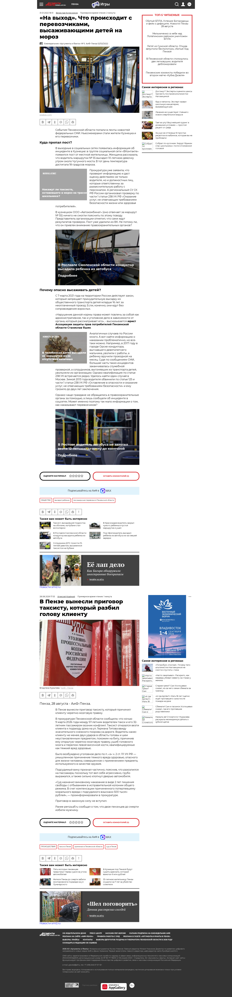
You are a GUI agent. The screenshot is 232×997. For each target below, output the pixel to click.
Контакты (87, 940)
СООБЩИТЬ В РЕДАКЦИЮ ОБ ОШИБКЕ (79, 943)
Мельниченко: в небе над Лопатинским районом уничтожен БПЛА (167, 36)
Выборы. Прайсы (70, 940)
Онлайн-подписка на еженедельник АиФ (149, 933)
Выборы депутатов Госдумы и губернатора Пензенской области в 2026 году (134, 940)
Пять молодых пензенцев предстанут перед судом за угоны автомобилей (70, 872)
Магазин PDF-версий (115, 933)
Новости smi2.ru (50, 587)
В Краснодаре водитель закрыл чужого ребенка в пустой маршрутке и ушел (118, 525)
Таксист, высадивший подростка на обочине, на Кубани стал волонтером (69, 525)
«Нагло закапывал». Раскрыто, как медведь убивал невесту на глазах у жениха (173, 678)
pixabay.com (46, 115)
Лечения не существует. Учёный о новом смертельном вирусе (171, 113)
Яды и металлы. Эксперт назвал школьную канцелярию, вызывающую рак (171, 104)
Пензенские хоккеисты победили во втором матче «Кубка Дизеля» (167, 74)
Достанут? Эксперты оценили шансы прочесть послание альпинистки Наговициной (173, 94)
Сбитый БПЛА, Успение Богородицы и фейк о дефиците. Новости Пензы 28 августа (167, 24)
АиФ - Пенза (67, 688)
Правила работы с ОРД (108, 936)
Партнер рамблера (89, 985)
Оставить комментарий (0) (116, 476)
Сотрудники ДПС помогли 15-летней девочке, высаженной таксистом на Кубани (68, 545)
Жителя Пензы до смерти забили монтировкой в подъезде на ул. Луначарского (69, 882)
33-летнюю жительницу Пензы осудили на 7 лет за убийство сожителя (118, 882)
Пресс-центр (96, 933)
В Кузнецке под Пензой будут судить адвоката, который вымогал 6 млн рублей (117, 872)
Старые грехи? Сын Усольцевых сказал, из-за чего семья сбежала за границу (173, 688)
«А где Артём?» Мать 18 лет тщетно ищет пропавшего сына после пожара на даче (172, 698)
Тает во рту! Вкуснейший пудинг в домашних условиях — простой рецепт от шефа (172, 125)
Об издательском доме (74, 933)
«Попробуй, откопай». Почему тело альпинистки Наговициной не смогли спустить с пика (172, 667)
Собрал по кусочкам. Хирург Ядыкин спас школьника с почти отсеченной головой (173, 146)
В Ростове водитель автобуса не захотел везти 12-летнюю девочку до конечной (93, 447)
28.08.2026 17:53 (47, 596)
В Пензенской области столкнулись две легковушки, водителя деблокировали (167, 62)
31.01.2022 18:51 (46, 13)
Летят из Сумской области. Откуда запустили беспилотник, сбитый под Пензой (167, 49)
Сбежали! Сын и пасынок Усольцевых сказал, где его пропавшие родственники (173, 709)
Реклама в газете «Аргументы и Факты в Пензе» (146, 936)
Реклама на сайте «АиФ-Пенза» (77, 936)
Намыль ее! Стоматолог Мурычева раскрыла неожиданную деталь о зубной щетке (172, 719)
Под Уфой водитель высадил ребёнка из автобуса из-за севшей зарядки (120, 535)
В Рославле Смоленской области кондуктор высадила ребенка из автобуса (96, 267)
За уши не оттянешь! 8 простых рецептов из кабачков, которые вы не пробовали (173, 135)
